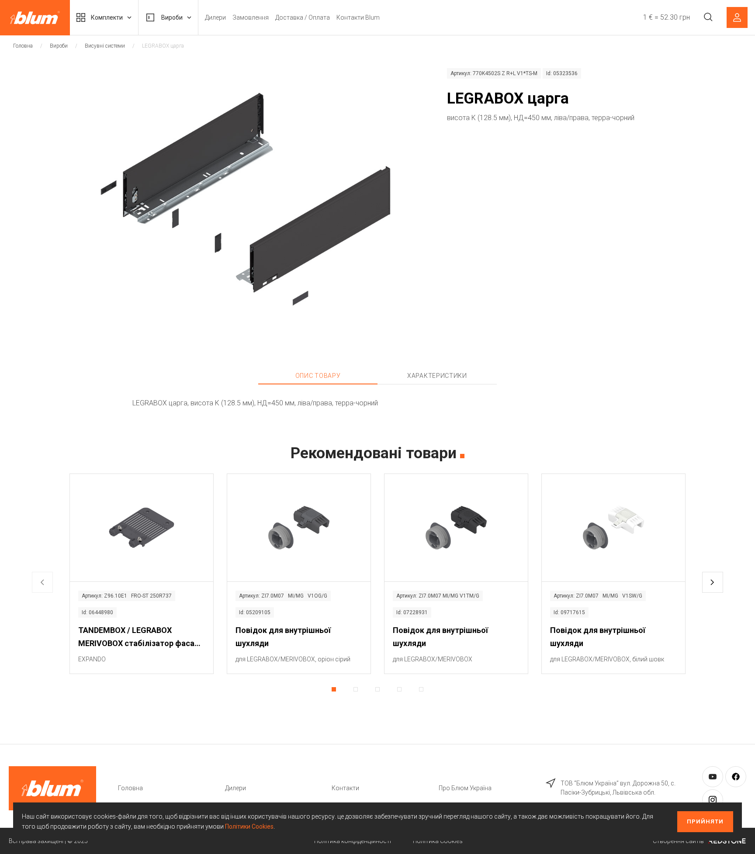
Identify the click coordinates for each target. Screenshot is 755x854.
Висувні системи (105, 46)
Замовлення (250, 17)
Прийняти (705, 821)
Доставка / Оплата (302, 17)
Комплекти (107, 17)
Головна (23, 46)
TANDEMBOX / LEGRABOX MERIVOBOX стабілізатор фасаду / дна (141, 638)
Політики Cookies (249, 826)
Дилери (215, 17)
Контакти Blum (358, 17)
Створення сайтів (678, 840)
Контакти (345, 788)
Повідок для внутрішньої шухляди (283, 637)
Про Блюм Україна (465, 788)
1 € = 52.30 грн (666, 17)
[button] (712, 582)
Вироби (172, 17)
